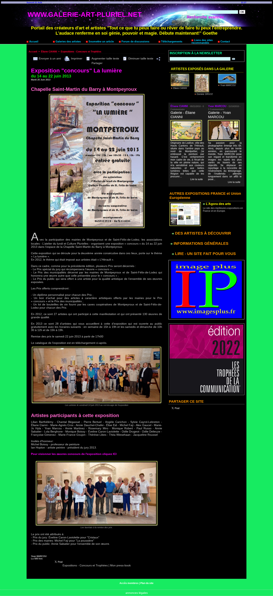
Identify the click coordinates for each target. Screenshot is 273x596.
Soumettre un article (101, 41)
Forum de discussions (135, 41)
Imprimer (76, 58)
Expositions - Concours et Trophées (81, 51)
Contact (225, 41)
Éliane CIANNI (49, 51)
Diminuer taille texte (140, 58)
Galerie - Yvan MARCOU (219, 115)
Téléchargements (171, 41)
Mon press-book (120, 565)
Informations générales (200, 243)
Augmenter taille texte (105, 58)
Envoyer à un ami (49, 58)
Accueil (33, 41)
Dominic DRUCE (205, 94)
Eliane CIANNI (180, 88)
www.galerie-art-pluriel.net (85, 14)
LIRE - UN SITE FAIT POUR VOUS (205, 254)
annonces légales (137, 592)
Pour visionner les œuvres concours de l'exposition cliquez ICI (74, 454)
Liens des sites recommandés (202, 41)
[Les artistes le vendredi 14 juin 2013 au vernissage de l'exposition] (96, 348)
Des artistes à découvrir (202, 233)
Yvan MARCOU (228, 85)
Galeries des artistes (68, 41)
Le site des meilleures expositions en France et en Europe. (223, 209)
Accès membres (129, 583)
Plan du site (146, 583)
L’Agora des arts (218, 204)
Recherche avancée (205, 17)
